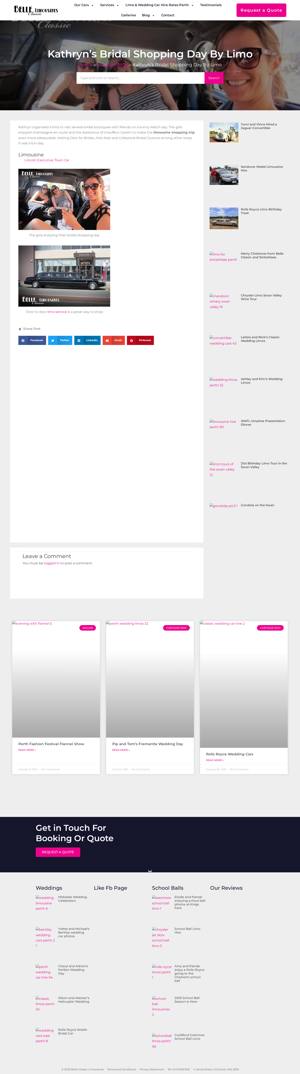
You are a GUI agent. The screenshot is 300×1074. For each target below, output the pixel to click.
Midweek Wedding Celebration (72, 899)
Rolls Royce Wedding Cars (229, 754)
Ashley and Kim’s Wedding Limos (261, 381)
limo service (57, 312)
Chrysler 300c (112, 64)
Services (107, 5)
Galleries (128, 15)
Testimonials (211, 5)
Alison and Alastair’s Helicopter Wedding (73, 999)
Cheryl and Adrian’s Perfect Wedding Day (73, 969)
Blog (146, 15)
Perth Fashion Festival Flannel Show (51, 744)
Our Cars (81, 5)
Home (85, 64)
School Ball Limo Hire (187, 930)
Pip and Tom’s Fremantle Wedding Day (147, 744)
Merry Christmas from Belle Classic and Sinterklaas (262, 255)
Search (214, 78)
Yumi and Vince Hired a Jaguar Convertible (259, 126)
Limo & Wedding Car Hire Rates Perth (157, 5)
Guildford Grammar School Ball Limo (189, 1037)
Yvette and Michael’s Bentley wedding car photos (74, 932)
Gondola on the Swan (257, 505)
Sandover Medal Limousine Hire (262, 168)
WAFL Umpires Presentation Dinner (263, 423)
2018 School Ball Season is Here (187, 999)
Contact (167, 15)
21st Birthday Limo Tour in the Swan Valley (264, 465)
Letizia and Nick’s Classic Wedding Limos (260, 339)
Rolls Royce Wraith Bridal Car (72, 1031)
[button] (32, 340)
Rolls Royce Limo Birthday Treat (261, 211)
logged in (52, 563)
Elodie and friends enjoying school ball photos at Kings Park (189, 902)
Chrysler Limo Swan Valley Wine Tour (261, 297)
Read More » (27, 749)
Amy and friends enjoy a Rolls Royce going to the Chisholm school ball (189, 973)
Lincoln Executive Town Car (46, 160)
